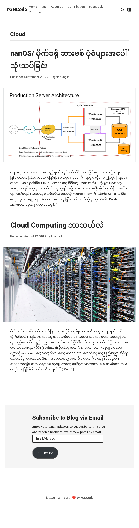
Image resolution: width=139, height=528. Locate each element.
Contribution (76, 7)
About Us (57, 7)
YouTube (35, 12)
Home (33, 7)
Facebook (96, 7)
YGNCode (16, 9)
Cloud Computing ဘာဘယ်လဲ (57, 225)
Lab (44, 7)
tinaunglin (63, 77)
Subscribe (45, 453)
